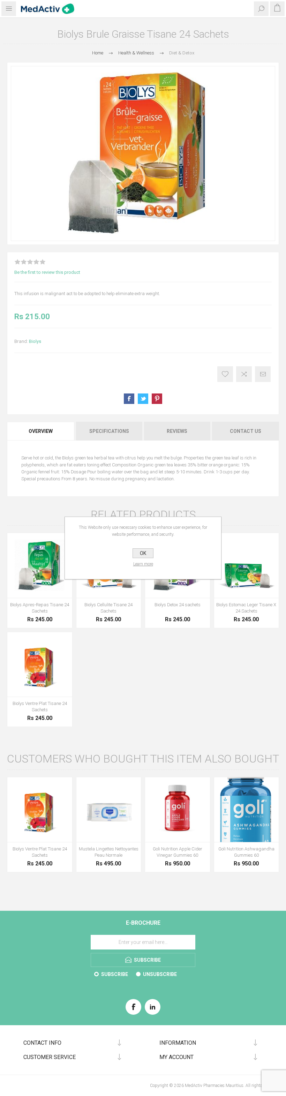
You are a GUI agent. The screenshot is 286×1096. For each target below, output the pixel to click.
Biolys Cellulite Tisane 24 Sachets (108, 608)
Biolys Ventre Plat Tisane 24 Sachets (40, 706)
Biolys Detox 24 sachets (178, 604)
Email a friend (263, 374)
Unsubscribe (160, 974)
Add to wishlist (225, 374)
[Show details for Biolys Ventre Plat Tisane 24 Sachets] (39, 664)
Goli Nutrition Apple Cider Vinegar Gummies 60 (177, 852)
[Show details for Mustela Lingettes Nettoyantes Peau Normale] (108, 809)
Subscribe (114, 974)
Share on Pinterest (157, 398)
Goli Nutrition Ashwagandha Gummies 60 (246, 852)
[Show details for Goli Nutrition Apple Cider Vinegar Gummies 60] (177, 809)
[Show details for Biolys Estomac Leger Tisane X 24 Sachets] (246, 565)
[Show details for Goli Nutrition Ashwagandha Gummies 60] (246, 809)
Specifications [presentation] (109, 431)
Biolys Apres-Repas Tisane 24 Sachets (39, 608)
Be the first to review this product (47, 272)
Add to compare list (244, 374)
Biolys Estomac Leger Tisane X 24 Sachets (246, 608)
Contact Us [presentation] (245, 431)
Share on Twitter (143, 398)
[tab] (41, 431)
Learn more (143, 564)
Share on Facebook (129, 398)
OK (143, 553)
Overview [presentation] (41, 431)
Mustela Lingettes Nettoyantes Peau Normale (108, 852)
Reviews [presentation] (177, 431)
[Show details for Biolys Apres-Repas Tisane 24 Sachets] (39, 565)
